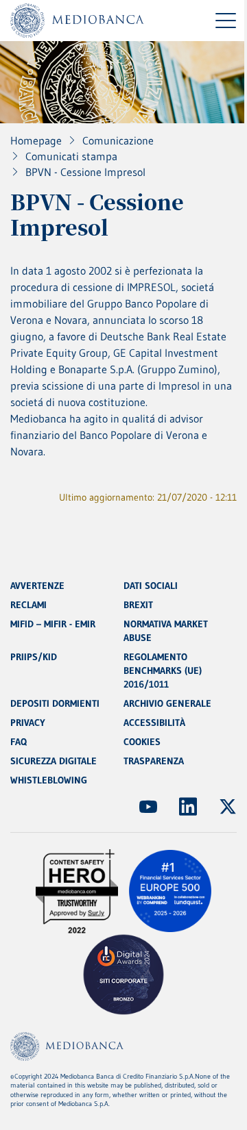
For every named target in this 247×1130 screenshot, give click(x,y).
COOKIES (142, 742)
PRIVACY (27, 722)
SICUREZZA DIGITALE (53, 761)
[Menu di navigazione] (225, 20)
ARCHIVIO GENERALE (167, 703)
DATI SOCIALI (151, 585)
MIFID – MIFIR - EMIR (52, 624)
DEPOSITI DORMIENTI (54, 703)
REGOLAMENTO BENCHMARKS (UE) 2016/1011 (163, 670)
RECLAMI (28, 605)
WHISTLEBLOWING (48, 780)
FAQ (18, 742)
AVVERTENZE (37, 585)
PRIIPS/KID (33, 657)
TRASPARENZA (154, 761)
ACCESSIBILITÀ (154, 722)
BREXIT (138, 605)
